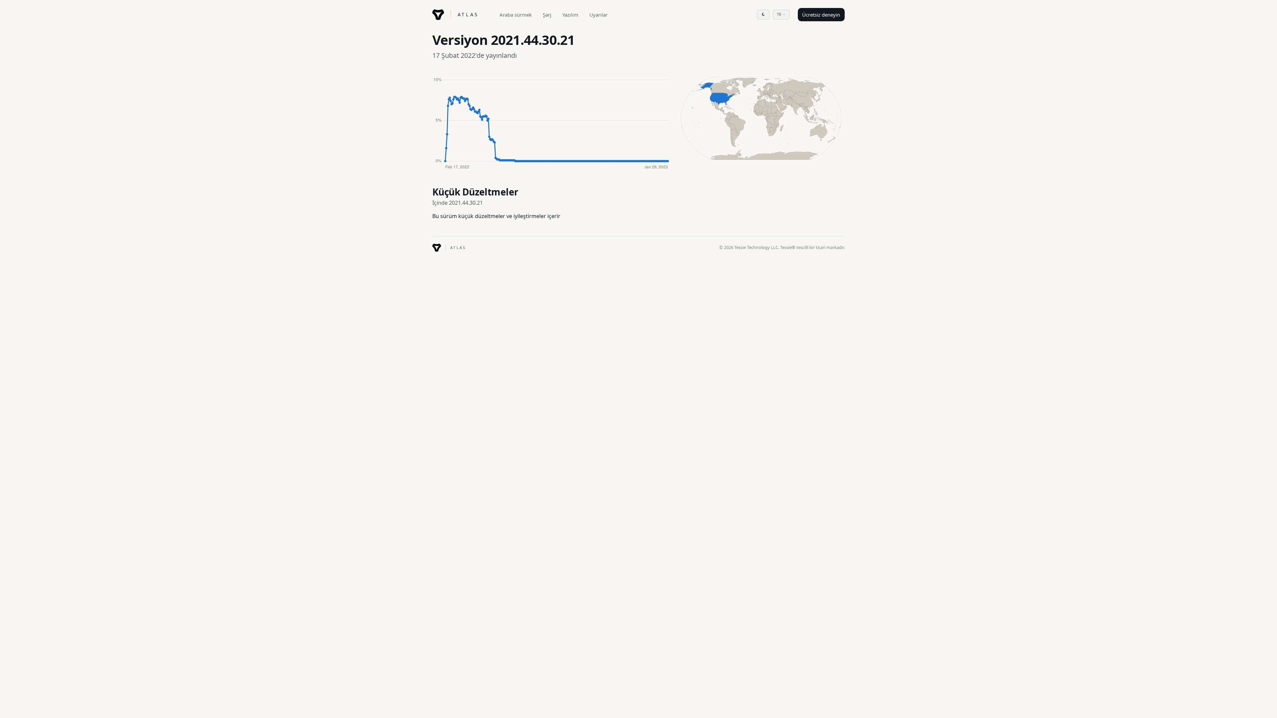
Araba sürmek (515, 14)
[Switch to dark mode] (763, 15)
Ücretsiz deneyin (821, 14)
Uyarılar (598, 14)
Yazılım (570, 14)
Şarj (547, 14)
